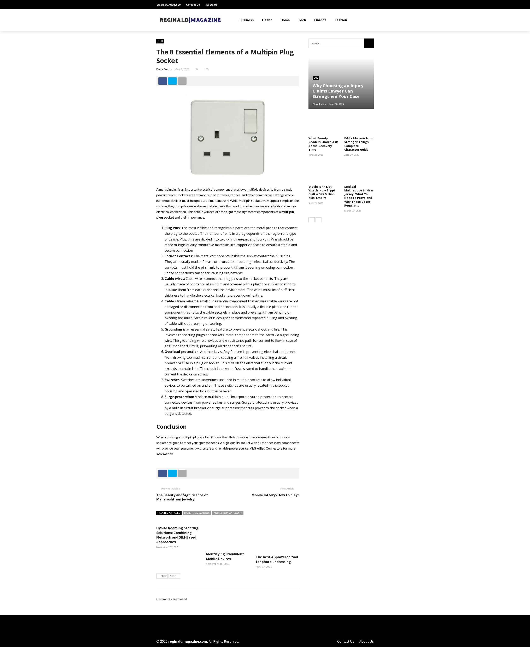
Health (267, 20)
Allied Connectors (269, 448)
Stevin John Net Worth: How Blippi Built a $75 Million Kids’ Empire (321, 192)
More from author (197, 513)
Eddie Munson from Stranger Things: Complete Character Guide (358, 144)
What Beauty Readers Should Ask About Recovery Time (323, 144)
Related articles (169, 513)
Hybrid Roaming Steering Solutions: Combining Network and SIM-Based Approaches (177, 535)
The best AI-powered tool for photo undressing (277, 559)
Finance (320, 20)
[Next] (319, 219)
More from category (228, 513)
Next (173, 575)
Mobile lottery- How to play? (275, 495)
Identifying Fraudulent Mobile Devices (225, 556)
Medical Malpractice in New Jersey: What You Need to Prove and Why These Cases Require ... (358, 196)
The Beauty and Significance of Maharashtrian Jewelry (182, 497)
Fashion (341, 20)
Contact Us (193, 4)
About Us (211, 4)
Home (285, 20)
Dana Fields (164, 69)
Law (316, 77)
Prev (163, 575)
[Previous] (311, 219)
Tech (302, 20)
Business (247, 20)
